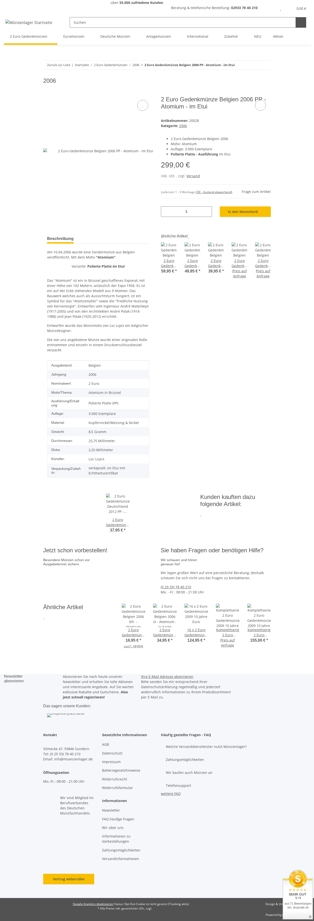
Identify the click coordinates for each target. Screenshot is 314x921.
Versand (193, 176)
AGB (105, 744)
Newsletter (111, 810)
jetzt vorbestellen (59, 590)
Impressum (111, 761)
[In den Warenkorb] (47, 93)
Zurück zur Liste (58, 65)
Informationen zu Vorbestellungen (116, 839)
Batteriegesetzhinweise (121, 770)
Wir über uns (113, 827)
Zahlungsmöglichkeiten (121, 850)
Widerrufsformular (117, 787)
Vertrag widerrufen (69, 879)
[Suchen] (301, 22)
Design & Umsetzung (279, 904)
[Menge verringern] (166, 212)
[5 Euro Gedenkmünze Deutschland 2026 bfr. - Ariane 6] (92, 574)
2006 (183, 125)
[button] (270, 8)
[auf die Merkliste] (142, 105)
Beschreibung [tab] (60, 238)
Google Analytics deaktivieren (93, 904)
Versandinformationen (120, 858)
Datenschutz (112, 753)
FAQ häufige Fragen (118, 819)
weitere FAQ (171, 793)
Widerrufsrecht (114, 779)
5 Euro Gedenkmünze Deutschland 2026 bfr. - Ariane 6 (136, 580)
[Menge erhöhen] (206, 212)
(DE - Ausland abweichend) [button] (214, 192)
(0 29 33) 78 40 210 (176, 587)
